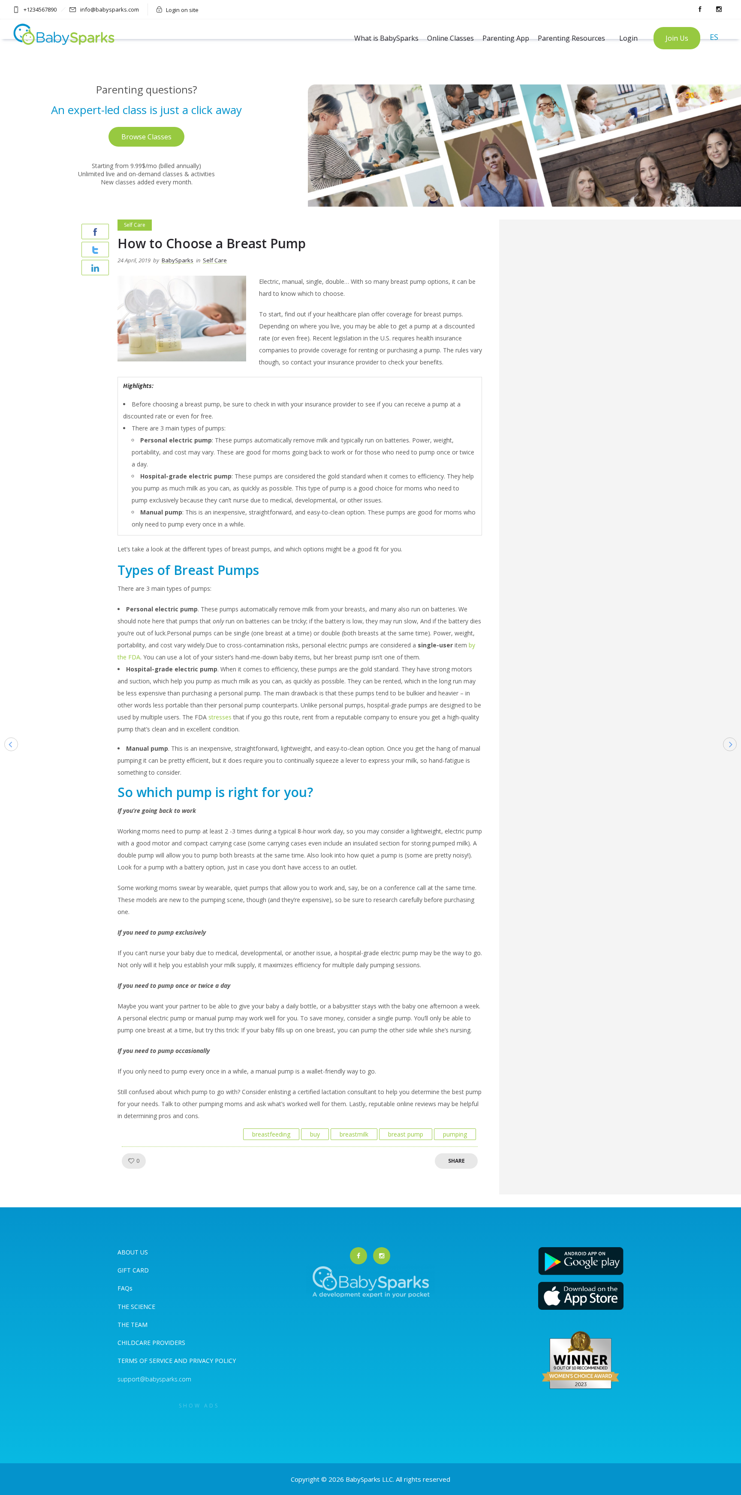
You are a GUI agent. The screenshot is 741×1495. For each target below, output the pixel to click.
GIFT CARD (133, 1270)
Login (628, 38)
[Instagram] (718, 9)
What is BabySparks (386, 38)
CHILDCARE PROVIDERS (151, 1343)
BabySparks (177, 260)
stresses (220, 717)
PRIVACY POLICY (211, 1361)
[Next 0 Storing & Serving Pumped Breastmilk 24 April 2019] (734, 757)
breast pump (405, 1134)
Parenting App (505, 38)
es (714, 37)
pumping (455, 1134)
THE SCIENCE (136, 1306)
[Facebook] (699, 9)
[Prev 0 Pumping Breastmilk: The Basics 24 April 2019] (7, 757)
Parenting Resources (571, 38)
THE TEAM (132, 1325)
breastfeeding (271, 1134)
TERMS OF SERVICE (145, 1361)
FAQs (125, 1288)
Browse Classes (146, 136)
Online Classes (450, 38)
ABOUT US (132, 1252)
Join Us (677, 38)
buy (315, 1134)
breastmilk (354, 1134)
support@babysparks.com (154, 1379)
